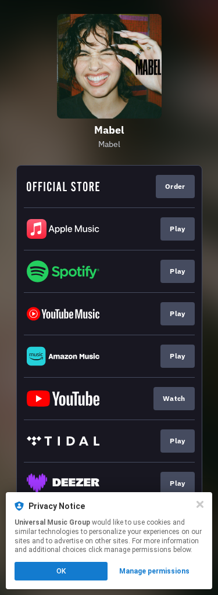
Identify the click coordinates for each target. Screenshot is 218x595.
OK (61, 571)
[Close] (200, 504)
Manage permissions (154, 571)
